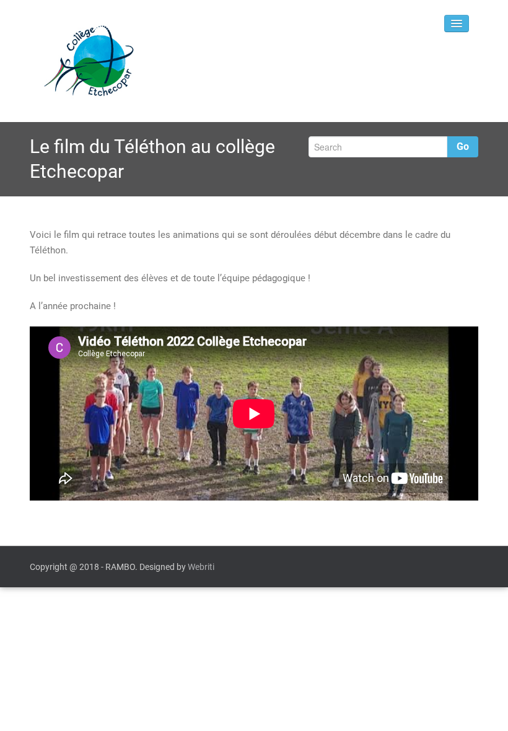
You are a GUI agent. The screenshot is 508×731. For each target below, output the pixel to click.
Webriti (201, 567)
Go (463, 146)
